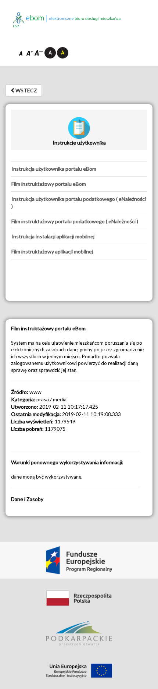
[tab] (79, 169)
